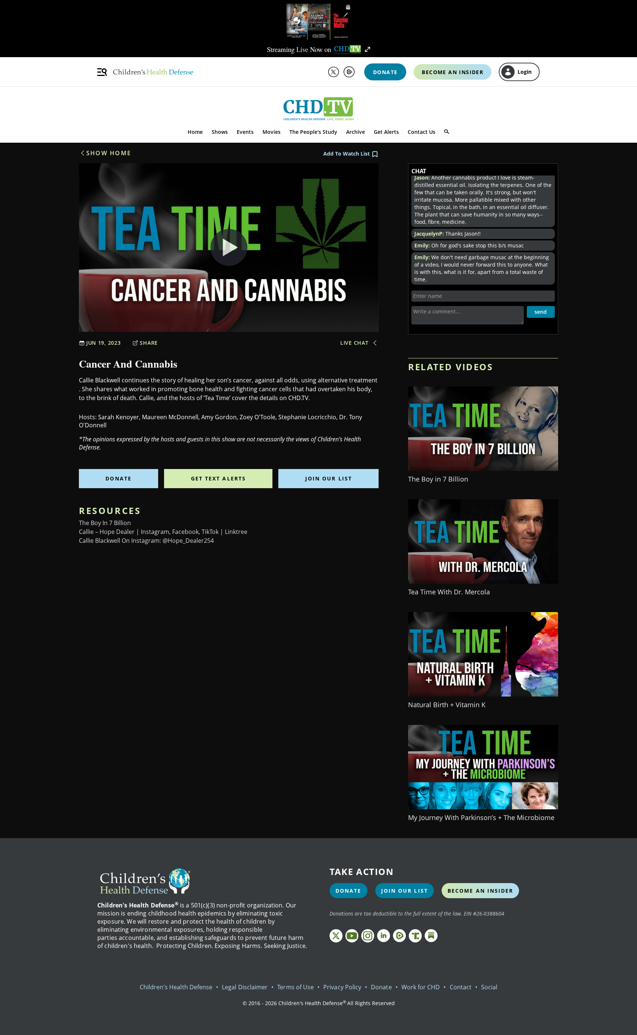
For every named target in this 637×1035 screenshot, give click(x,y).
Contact (460, 987)
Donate (118, 478)
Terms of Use (295, 987)
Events (245, 131)
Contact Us (421, 131)
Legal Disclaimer (245, 987)
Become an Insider (481, 890)
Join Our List (328, 478)
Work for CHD (420, 987)
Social (489, 987)
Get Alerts (386, 131)
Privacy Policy (342, 987)
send (541, 311)
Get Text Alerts (218, 478)
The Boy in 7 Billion (105, 523)
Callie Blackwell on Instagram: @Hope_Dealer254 (146, 540)
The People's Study (313, 131)
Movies (271, 131)
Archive (355, 131)
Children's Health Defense (176, 987)
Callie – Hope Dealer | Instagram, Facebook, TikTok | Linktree (163, 532)
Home (195, 131)
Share (149, 342)
